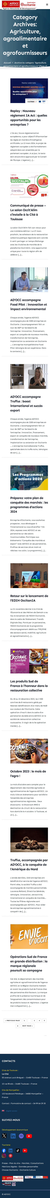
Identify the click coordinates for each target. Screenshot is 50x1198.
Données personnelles (28, 1166)
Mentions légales (9, 1166)
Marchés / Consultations (32, 1163)
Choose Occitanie (10, 1170)
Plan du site (14, 1163)
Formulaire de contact (21, 1103)
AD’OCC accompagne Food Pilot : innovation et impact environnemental (28, 304)
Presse (5, 1163)
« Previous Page (12, 1020)
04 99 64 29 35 (39, 1103)
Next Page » (27, 1026)
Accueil (7, 63)
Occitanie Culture (28, 1170)
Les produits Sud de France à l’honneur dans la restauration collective (29, 685)
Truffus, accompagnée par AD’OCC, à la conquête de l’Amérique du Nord (29, 864)
